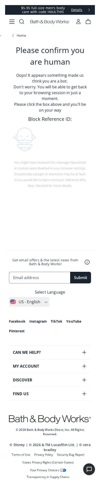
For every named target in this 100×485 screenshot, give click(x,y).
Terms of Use (21, 455)
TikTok (56, 321)
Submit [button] (80, 277)
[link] (12, 22)
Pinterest (17, 331)
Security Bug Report (70, 455)
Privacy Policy (43, 455)
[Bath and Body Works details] (87, 262)
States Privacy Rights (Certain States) (48, 462)
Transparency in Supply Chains (48, 477)
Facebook (17, 321)
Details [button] (76, 10)
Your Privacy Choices (44, 470)
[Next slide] (89, 10)
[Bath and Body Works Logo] (50, 22)
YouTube (73, 321)
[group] (50, 10)
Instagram (38, 321)
